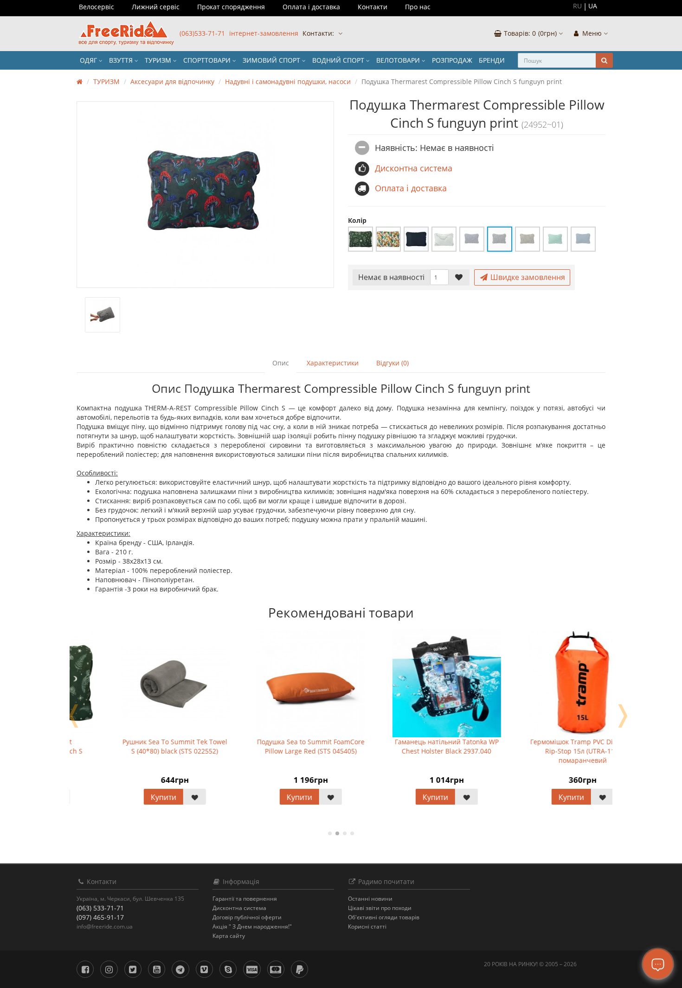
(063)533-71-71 (202, 33)
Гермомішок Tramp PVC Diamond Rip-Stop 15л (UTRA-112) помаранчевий (538, 751)
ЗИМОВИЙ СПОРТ (272, 60)
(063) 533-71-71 (100, 908)
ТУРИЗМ (159, 60)
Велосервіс (96, 6)
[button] (528, 33)
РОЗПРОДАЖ (452, 60)
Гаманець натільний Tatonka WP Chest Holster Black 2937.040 (403, 746)
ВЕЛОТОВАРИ (399, 60)
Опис (280, 362)
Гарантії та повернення (244, 899)
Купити (119, 797)
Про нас (418, 6)
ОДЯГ (89, 60)
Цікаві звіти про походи (380, 908)
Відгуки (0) (392, 362)
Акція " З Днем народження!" (252, 926)
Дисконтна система (239, 908)
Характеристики (333, 362)
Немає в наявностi (391, 277)
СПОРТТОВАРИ (207, 60)
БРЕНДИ (492, 60)
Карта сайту (228, 936)
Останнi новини (370, 899)
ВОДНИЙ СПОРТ (339, 60)
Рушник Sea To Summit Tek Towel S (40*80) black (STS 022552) (130, 746)
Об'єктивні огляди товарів (383, 917)
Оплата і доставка (311, 6)
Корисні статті (367, 926)
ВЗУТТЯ (122, 60)
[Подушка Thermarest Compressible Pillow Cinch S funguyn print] (205, 194)
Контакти (372, 6)
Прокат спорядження (231, 6)
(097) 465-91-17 (100, 917)
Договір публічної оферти (247, 917)
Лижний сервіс (156, 6)
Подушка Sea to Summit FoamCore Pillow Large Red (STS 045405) (267, 746)
